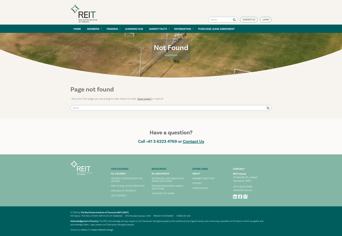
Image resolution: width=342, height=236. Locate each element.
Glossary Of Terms (163, 193)
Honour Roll (200, 188)
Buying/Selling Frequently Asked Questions (168, 180)
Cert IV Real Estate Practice (128, 186)
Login (266, 19)
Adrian (84, 230)
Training (112, 29)
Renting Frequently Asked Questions (167, 187)
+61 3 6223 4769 (161, 141)
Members (93, 29)
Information (182, 29)
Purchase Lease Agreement (216, 29)
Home (77, 29)
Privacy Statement (163, 216)
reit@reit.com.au (242, 190)
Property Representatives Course (127, 180)
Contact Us (249, 19)
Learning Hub (134, 29)
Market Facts (158, 29)
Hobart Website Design (102, 230)
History (197, 183)
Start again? (144, 99)
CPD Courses (118, 195)
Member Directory (203, 178)
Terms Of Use (183, 216)
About (196, 173)
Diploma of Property (123, 191)
